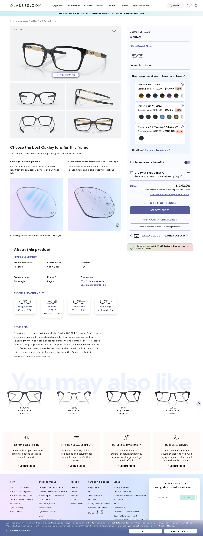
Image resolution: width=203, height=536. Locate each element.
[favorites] (186, 5)
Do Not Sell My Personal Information (130, 495)
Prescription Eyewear (19, 487)
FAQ (90, 491)
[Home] (25, 5)
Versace (74, 495)
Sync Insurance (141, 5)
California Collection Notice (126, 511)
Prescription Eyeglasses (21, 491)
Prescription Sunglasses (21, 495)
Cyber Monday (16, 507)
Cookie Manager (168, 526)
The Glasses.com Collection (22, 499)
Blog (41, 516)
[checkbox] (187, 162)
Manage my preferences (18, 531)
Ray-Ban (74, 487)
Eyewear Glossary (47, 511)
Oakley (73, 491)
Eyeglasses (58, 5)
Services (112, 5)
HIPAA (116, 503)
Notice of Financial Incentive (127, 516)
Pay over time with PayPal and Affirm (169, 194)
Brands (88, 5)
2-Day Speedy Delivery (99, 503)
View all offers (16, 511)
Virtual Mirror (45, 499)
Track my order (95, 495)
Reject (145, 531)
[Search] (170, 5)
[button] (65, 75)
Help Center (94, 487)
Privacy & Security (122, 487)
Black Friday (15, 503)
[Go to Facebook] (97, 513)
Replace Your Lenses (97, 507)
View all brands (77, 503)
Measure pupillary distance (51, 495)
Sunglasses (74, 5)
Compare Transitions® (157, 150)
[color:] (161, 96)
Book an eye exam (47, 503)
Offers (99, 5)
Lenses (124, 5)
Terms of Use (109, 526)
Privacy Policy (89, 526)
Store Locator (45, 507)
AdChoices (119, 499)
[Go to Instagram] (101, 513)
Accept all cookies (181, 531)
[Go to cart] (195, 6)
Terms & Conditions (123, 491)
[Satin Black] (137, 55)
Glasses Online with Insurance (53, 491)
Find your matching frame (51, 487)
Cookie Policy (120, 507)
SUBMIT (187, 497)
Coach (73, 499)
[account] (190, 5)
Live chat (92, 499)
